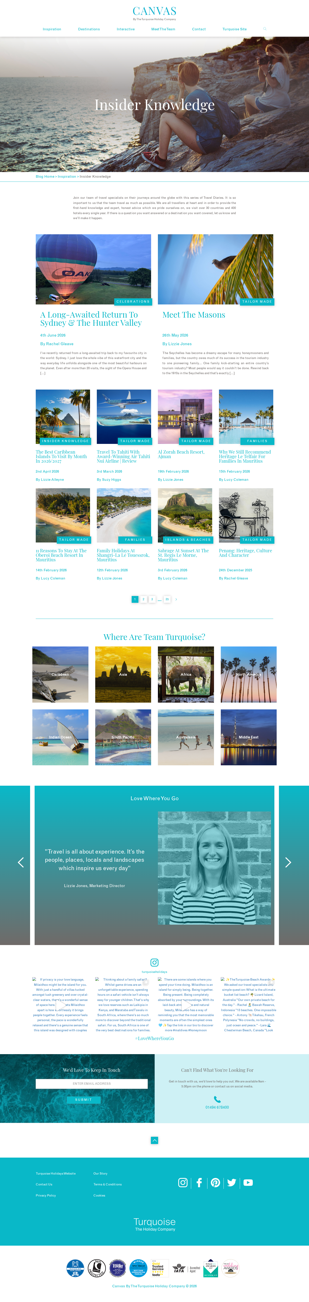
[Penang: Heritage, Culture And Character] (246, 561)
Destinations (89, 29)
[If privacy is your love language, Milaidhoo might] (60, 1005)
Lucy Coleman (236, 479)
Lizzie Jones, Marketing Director (94, 886)
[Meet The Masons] (193, 326)
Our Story (100, 1173)
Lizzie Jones (180, 344)
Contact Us (44, 1184)
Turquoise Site (234, 29)
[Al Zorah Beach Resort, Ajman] (185, 462)
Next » (176, 599)
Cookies (99, 1195)
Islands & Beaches (188, 539)
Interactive (126, 29)
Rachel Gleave (60, 344)
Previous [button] (21, 862)
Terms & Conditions (107, 1184)
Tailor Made (257, 301)
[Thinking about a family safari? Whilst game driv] (123, 1005)
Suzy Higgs (111, 479)
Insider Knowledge (65, 441)
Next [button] (288, 862)
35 (167, 599)
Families (257, 441)
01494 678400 (217, 1108)
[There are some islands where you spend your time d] (186, 1005)
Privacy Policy (46, 1195)
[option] (154, 868)
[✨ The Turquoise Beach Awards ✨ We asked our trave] (249, 1005)
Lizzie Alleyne (52, 479)
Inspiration (52, 29)
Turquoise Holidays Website (56, 1173)
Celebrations (133, 301)
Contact (199, 29)
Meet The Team (163, 29)
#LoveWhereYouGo (154, 1038)
